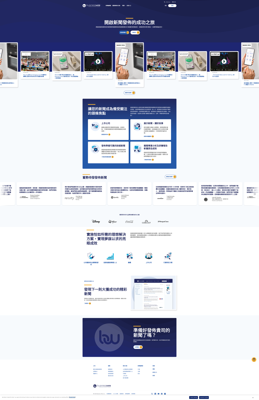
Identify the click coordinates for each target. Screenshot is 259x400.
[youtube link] (158, 393)
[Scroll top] (254, 359)
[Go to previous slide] (4, 194)
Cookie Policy (72, 397)
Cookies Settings (193, 397)
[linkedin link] (155, 394)
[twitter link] (152, 394)
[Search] (164, 2)
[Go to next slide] (254, 194)
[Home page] (91, 5)
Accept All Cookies (204, 397)
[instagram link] (165, 394)
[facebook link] (162, 394)
